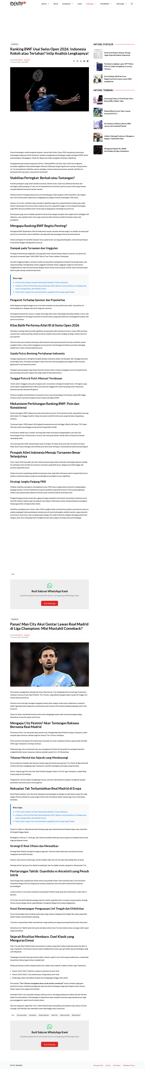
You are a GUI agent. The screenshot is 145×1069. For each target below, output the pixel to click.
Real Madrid (76, 1015)
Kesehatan (66, 4)
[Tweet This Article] (77, 61)
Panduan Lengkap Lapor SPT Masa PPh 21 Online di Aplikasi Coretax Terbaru (118, 66)
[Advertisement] (65, 24)
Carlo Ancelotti (22, 1015)
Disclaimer (116, 1065)
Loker (79, 4)
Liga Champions (44, 1015)
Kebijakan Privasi (129, 1065)
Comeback (33, 1015)
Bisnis (56, 4)
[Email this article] (84, 61)
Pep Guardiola (65, 1015)
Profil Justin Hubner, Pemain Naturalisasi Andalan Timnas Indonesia (41, 282)
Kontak (108, 1065)
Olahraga (89, 4)
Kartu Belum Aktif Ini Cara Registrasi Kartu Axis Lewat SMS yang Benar (118, 78)
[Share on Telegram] (87, 61)
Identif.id (27, 60)
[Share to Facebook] (73, 61)
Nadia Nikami (18, 60)
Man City (55, 1015)
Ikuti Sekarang (49, 603)
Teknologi (120, 4)
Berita (44, 4)
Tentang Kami (98, 1065)
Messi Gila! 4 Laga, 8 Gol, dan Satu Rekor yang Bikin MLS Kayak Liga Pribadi (44, 292)
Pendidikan (104, 4)
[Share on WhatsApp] (80, 61)
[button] (132, 3)
